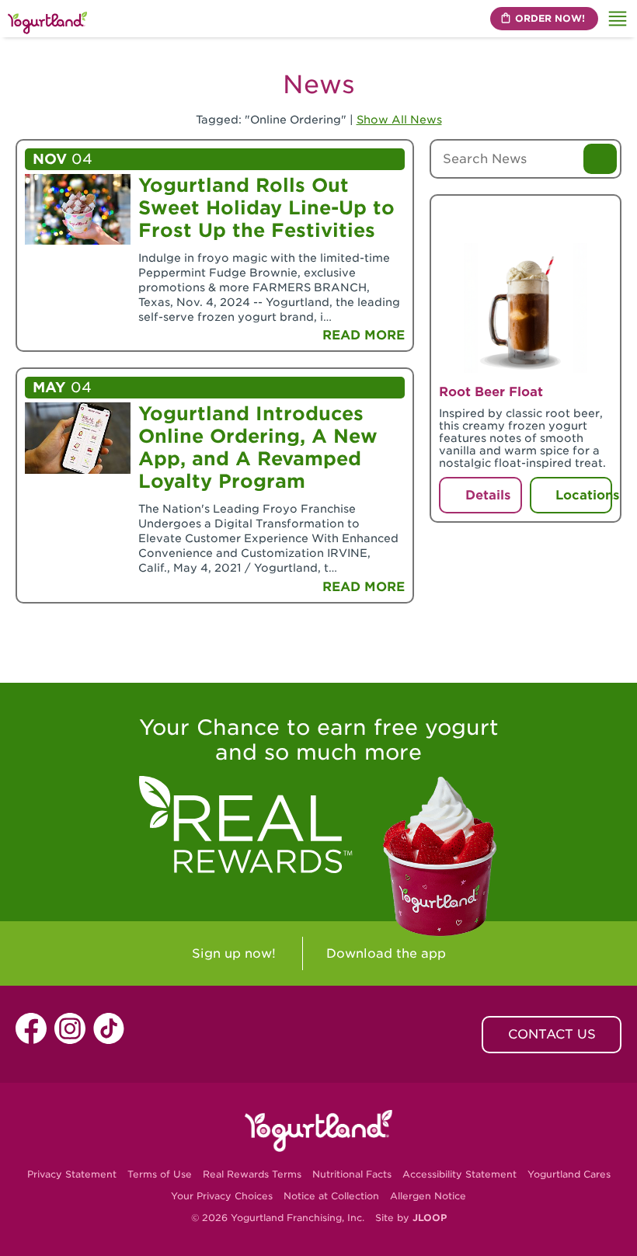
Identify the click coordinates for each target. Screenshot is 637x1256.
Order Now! (550, 18)
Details (487, 495)
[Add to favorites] (595, 217)
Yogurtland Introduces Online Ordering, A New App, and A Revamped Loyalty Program (258, 447)
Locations (583, 495)
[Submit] (600, 159)
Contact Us (552, 1034)
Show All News (399, 119)
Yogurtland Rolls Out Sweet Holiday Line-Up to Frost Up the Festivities (266, 208)
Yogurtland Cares (569, 1174)
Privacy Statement (72, 1174)
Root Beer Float (491, 391)
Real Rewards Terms (252, 1174)
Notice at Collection (331, 1196)
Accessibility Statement (459, 1174)
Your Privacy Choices (222, 1196)
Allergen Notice (428, 1196)
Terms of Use (159, 1174)
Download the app (386, 953)
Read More (363, 335)
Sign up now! (234, 953)
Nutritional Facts (352, 1174)
